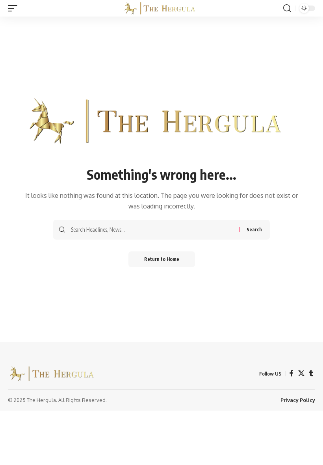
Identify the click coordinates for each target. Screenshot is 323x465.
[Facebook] (291, 373)
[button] (14, 8)
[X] (301, 373)
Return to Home (161, 259)
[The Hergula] (161, 8)
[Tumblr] (311, 373)
